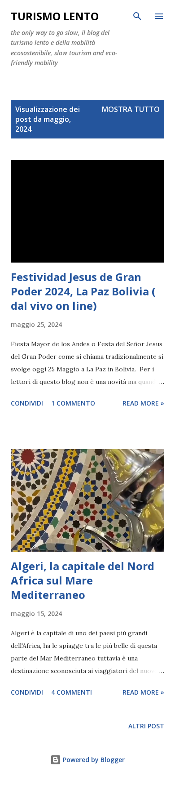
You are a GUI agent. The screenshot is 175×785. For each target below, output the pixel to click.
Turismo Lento (55, 16)
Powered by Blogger (93, 759)
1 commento (73, 403)
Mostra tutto (131, 109)
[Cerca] (137, 16)
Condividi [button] (27, 403)
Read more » (143, 403)
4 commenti (71, 692)
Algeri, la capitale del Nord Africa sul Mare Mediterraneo (82, 580)
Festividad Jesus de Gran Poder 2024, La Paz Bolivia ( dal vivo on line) (83, 291)
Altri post (146, 726)
